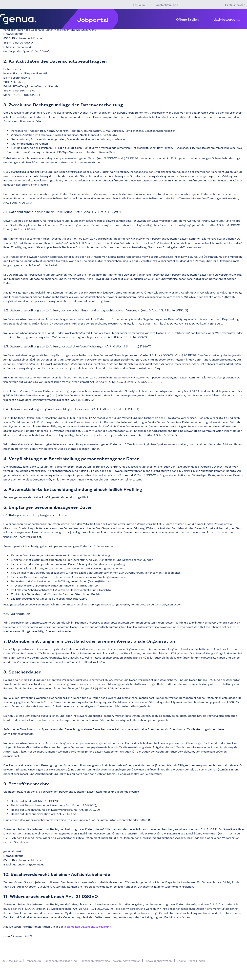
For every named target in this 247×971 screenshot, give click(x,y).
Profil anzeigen (235, 5)
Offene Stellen (187, 19)
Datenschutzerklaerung (61, 960)
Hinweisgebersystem (159, 960)
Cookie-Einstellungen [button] (191, 960)
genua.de (139, 5)
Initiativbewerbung (225, 19)
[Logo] (18, 19)
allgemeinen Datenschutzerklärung (87, 926)
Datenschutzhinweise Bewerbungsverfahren (110, 960)
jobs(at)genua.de (167, 5)
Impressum (33, 960)
